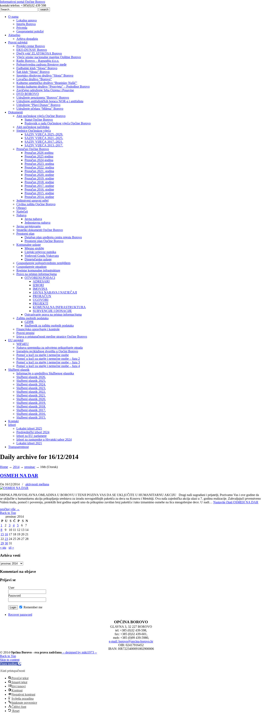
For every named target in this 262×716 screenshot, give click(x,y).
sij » (11, 547)
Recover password (20, 614)
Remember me (32, 607)
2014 (16, 467)
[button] (10, 664)
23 (6, 539)
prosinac (29, 467)
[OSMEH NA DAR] (14, 488)
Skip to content (9, 659)
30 (6, 543)
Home (4, 467)
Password (14, 595)
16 (6, 534)
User (11, 587)
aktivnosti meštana (37, 484)
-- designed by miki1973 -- (79, 652)
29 (2, 543)
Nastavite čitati (235, 502)
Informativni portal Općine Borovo (22, 1)
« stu (3, 547)
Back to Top (8, 513)
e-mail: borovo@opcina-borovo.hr (131, 641)
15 (2, 534)
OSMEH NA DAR (19, 475)
